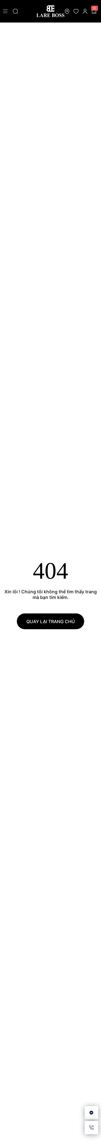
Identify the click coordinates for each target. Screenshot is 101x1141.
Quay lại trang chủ (50, 621)
